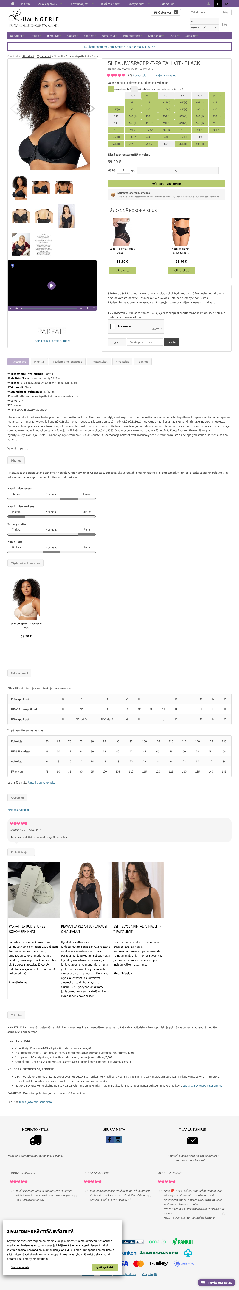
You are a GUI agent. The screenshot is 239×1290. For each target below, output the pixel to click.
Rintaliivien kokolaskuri (42, 782)
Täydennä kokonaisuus (67, 361)
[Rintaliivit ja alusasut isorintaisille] (12, 3)
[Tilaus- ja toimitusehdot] (35, 1141)
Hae (224, 24)
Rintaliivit (53, 35)
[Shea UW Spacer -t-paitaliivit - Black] (52, 117)
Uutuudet (16, 35)
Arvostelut (122, 361)
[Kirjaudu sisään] (209, 4)
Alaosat (71, 35)
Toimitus (142, 361)
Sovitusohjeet (79, 4)
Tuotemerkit (166, 4)
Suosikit (190, 35)
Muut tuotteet (131, 35)
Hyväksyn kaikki (105, 1267)
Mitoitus (39, 361)
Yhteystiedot (136, 4)
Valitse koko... (122, 270)
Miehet (25, 3)
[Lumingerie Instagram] (118, 1139)
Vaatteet (89, 35)
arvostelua (140, 75)
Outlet (174, 35)
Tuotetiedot (18, 361)
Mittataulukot (98, 361)
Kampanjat (155, 35)
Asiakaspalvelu (47, 4)
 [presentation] (91, 108)
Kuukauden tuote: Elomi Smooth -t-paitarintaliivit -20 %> (119, 46)
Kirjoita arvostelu (166, 75)
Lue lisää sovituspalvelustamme (202, 1085)
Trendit (34, 35)
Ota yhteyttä (149, 1274)
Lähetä (172, 342)
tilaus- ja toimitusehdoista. (35, 1102)
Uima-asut (108, 35)
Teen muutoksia (20, 1267)
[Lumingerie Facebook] (110, 1139)
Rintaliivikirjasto (110, 3)
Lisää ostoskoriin (168, 183)
